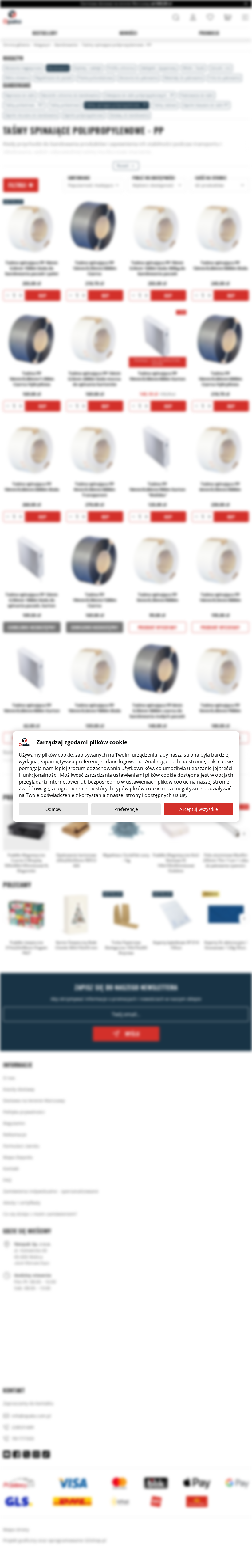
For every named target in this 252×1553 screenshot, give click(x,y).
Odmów (53, 809)
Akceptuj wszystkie (198, 809)
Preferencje (126, 809)
